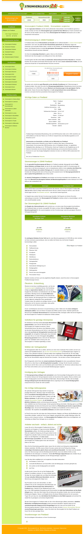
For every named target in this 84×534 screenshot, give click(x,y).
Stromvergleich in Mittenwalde (12, 123)
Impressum (56, 528)
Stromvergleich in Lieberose (11, 101)
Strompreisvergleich (30, 288)
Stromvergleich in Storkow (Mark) (12, 99)
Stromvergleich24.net (17, 14)
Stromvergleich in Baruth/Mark (12, 115)
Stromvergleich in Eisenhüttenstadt (9, 105)
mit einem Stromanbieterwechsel (53, 351)
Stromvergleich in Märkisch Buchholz (11, 126)
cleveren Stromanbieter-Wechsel (71, 507)
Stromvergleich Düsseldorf (11, 81)
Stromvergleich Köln (9, 74)
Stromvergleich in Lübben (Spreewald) (11, 109)
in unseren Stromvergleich (75, 42)
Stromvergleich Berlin (10, 66)
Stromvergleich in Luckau (10, 113)
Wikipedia (42, 156)
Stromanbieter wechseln (43, 192)
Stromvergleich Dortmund (10, 84)
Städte (64, 14)
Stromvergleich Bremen (10, 89)
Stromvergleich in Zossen (10, 118)
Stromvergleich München (10, 71)
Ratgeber (53, 14)
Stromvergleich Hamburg (10, 69)
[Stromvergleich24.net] (32, 6)
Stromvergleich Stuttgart (10, 79)
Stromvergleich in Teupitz (10, 120)
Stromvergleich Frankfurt (10, 76)
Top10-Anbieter (38, 14)
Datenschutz (63, 528)
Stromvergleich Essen (10, 87)
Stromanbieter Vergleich (36, 400)
